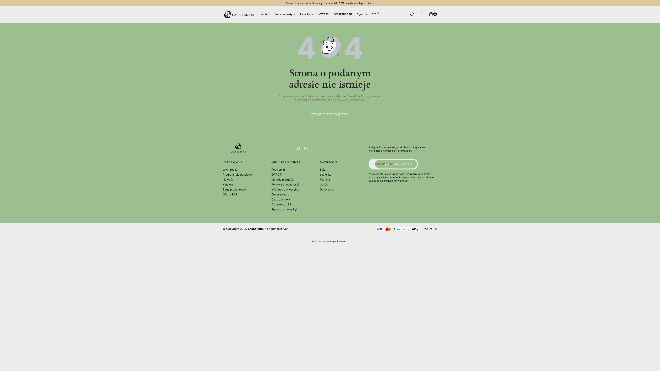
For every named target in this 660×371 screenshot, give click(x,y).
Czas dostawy (280, 199)
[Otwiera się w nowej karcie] (298, 148)
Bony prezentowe (234, 189)
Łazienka (325, 174)
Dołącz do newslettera (396, 164)
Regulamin (278, 169)
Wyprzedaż (230, 169)
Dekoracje (326, 189)
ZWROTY (277, 174)
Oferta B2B (230, 194)
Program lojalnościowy (237, 174)
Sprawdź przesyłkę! (284, 209)
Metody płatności (282, 179)
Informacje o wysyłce (285, 189)
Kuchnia (325, 179)
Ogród (324, 184)
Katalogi (228, 184)
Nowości (228, 179)
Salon (323, 169)
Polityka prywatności (285, 184)
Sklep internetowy (328, 241)
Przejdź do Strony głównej (330, 114)
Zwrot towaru (280, 194)
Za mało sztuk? (281, 204)
